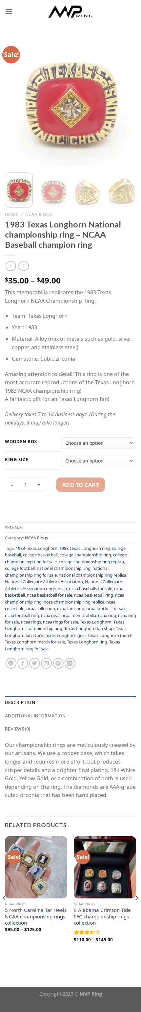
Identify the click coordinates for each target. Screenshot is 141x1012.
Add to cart (80, 485)
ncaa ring (107, 615)
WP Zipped (80, 1000)
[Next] (125, 101)
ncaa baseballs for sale (90, 588)
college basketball (40, 555)
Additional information (35, 715)
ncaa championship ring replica (74, 602)
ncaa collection (40, 608)
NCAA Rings (38, 214)
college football (20, 568)
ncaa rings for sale (60, 622)
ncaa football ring (22, 615)
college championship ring (85, 555)
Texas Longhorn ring (87, 642)
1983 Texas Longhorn (36, 548)
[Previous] (16, 101)
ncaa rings (31, 622)
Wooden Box (21, 442)
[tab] (70, 702)
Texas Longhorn (95, 622)
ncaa (62, 588)
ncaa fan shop (70, 608)
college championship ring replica (91, 562)
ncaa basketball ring (93, 595)
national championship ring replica (92, 575)
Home (11, 214)
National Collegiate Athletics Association (44, 582)
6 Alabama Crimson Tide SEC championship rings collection (102, 916)
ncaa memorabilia (78, 615)
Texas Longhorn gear (65, 635)
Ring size (16, 460)
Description (20, 702)
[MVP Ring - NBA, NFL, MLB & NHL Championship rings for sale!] (70, 11)
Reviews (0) (17, 729)
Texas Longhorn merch (110, 635)
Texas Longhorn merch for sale (35, 642)
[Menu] (9, 11)
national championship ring (64, 568)
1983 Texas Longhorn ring (84, 548)
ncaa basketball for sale (49, 595)
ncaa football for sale (106, 608)
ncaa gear (50, 615)
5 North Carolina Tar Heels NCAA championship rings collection (36, 916)
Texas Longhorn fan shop (89, 628)
